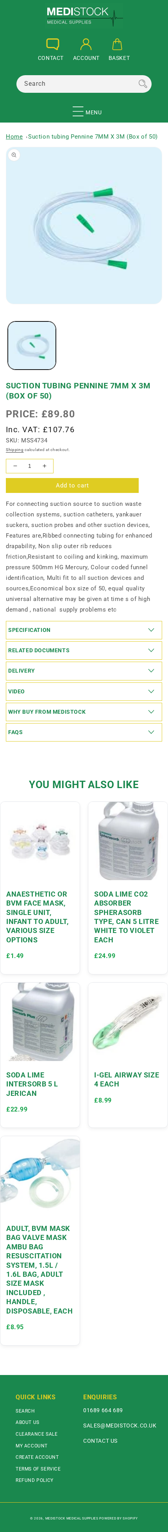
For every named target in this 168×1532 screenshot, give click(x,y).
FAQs (15, 732)
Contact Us (100, 1441)
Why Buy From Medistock (47, 712)
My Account (32, 1446)
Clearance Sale (36, 1434)
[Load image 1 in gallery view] (32, 345)
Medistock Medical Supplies (71, 1518)
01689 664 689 (103, 1410)
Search (25, 1411)
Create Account (37, 1457)
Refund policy (35, 1480)
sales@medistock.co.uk (120, 1425)
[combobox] (83, 84)
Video (16, 691)
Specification (29, 630)
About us (27, 1422)
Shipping (15, 450)
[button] (78, 108)
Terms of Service (38, 1469)
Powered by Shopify (118, 1518)
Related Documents (39, 650)
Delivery (21, 671)
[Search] (143, 83)
